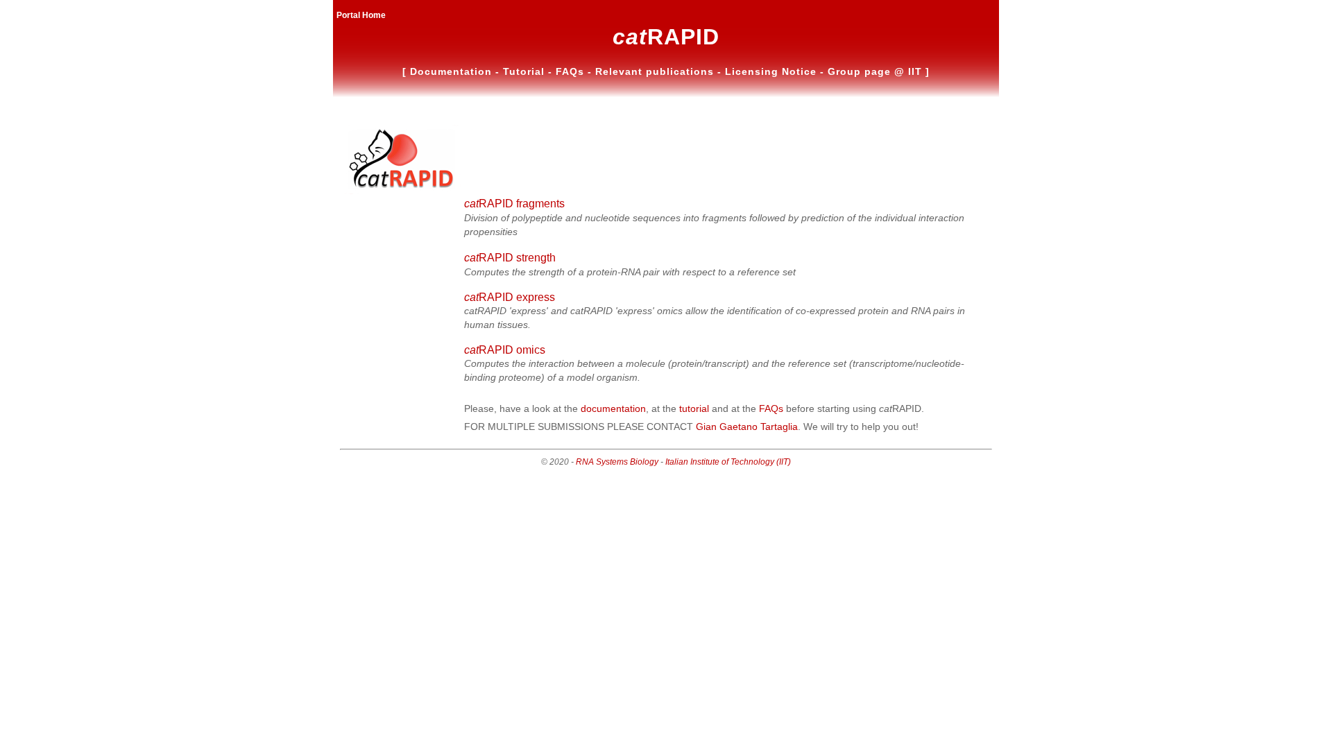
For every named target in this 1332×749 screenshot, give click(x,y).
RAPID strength (510, 258)
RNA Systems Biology (617, 462)
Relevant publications (656, 71)
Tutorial (525, 71)
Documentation (452, 71)
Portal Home (361, 15)
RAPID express (509, 297)
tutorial (694, 408)
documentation (613, 408)
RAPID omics (504, 350)
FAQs (572, 71)
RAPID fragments (514, 203)
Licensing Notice (772, 71)
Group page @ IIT (876, 71)
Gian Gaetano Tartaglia (747, 426)
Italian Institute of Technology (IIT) (728, 462)
